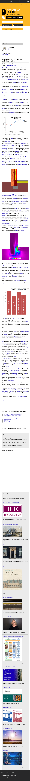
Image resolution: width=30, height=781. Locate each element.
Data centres (5, 750)
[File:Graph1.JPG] (15, 135)
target (16, 161)
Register (21, 4)
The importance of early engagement (10, 524)
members (17, 151)
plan (21, 89)
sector (17, 368)
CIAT (10, 48)
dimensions (4, 164)
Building (13, 148)
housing (15, 65)
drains (19, 82)
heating (18, 391)
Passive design (7, 421)
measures (4, 159)
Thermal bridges (22, 201)
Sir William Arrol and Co (7, 707)
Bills (14, 139)
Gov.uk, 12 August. (7, 728)
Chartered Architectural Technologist (9, 67)
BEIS (12, 138)
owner (22, 145)
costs (10, 80)
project (17, 272)
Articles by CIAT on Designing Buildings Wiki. (13, 414)
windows (24, 354)
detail (5, 363)
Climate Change (5, 213)
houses (22, 97)
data (6, 79)
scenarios (17, 201)
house (21, 86)
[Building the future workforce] (12, 609)
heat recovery (23, 275)
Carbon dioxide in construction (10, 416)
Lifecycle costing (5, 207)
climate (3, 79)
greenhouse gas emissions (7, 391)
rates (24, 80)
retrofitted (27, 331)
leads (19, 368)
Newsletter (16, 4)
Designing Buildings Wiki (19, 411)
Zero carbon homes (8, 422)
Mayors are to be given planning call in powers (12, 544)
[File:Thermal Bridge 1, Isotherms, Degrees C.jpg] (15, 191)
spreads (15, 336)
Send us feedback (22, 428)
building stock (14, 97)
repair (10, 161)
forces (3, 373)
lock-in (3, 385)
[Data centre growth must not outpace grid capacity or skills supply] (12, 764)
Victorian (19, 97)
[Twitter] (18, 33)
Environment (4, 148)
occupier (22, 230)
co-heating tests (25, 198)
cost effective (17, 70)
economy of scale (5, 223)
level (16, 146)
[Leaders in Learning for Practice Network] (12, 516)
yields (25, 197)
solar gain (16, 79)
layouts (25, 162)
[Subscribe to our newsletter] (12, 18)
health (27, 347)
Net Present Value (22, 267)
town (7, 165)
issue (5, 318)
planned (5, 334)
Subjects (7, 25)
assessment (4, 92)
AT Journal (20, 396)
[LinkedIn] (20, 33)
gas (12, 139)
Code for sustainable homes (9, 419)
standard (8, 275)
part (3, 389)
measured (15, 198)
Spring (24, 396)
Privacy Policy (14, 775)
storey (5, 165)
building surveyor (19, 80)
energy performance (14, 194)
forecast (16, 211)
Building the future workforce (8, 597)
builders (27, 152)
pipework (14, 82)
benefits (21, 102)
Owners (3, 340)
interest (3, 326)
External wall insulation (6, 358)
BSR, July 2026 (6, 687)
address (24, 143)
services (26, 363)
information (25, 391)
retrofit (5, 87)
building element (9, 351)
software (17, 63)
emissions (8, 385)
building (26, 156)
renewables (12, 158)
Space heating (25, 225)
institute (10, 330)
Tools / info (17, 25)
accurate (25, 70)
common (4, 99)
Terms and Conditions (5, 777)
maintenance (26, 107)
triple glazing (4, 276)
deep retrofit (13, 275)
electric (3, 139)
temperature (25, 86)
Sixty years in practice (7, 566)
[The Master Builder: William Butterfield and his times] (12, 589)
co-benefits (19, 72)
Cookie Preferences (5, 775)
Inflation (3, 215)
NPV (27, 267)
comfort (17, 347)
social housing (12, 368)
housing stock (16, 99)
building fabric (24, 227)
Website (10, 49)
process (17, 92)
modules (12, 94)
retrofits (6, 70)
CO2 (22, 143)
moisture (22, 92)
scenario (15, 220)
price (20, 210)
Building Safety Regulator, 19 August (10, 616)
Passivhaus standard (9, 65)
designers (4, 154)
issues (26, 92)
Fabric (24, 158)
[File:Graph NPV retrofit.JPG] (15, 316)
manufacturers (9, 154)
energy (3, 70)
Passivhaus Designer (23, 67)
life (2, 273)
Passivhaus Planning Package (8, 77)
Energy (25, 211)
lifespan (16, 159)
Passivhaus (6, 330)
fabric (21, 156)
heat (3, 341)
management (10, 92)
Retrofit (17, 90)
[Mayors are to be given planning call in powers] (12, 559)
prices (13, 112)
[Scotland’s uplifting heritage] (12, 722)
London (15, 378)
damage (3, 374)
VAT (17, 138)
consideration (4, 146)
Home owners (16, 101)
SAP (20, 197)
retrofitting (11, 225)
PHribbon (17, 74)
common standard (8, 269)
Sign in (26, 4)
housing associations (19, 154)
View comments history (8, 450)
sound (22, 323)
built (9, 101)
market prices (7, 141)
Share (5, 428)
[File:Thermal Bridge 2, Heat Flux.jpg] (15, 259)
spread (14, 318)
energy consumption (22, 161)
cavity (7, 360)
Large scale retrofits (9, 221)
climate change (14, 371)
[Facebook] (17, 33)
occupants (4, 320)
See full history (5, 54)
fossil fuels (15, 276)
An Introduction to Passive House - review (12, 415)
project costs (14, 267)
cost (14, 104)
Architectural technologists (7, 89)
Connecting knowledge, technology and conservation (13, 636)
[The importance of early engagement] (12, 536)
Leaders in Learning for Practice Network (11, 502)
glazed (15, 356)
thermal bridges (11, 79)
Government (18, 374)
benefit (16, 320)
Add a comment (12, 428)
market (27, 371)
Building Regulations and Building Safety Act (12, 666)
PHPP (16, 195)
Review (19, 377)
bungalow (19, 164)
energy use (13, 200)
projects (7, 366)
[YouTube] (22, 33)
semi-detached (24, 164)
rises (23, 210)
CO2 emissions (11, 388)
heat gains (24, 79)
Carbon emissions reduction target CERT (12, 418)
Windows (19, 353)
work (28, 149)
